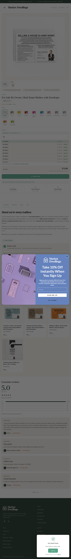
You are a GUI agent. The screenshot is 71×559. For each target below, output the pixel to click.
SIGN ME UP (52, 295)
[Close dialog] (67, 256)
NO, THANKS (52, 300)
